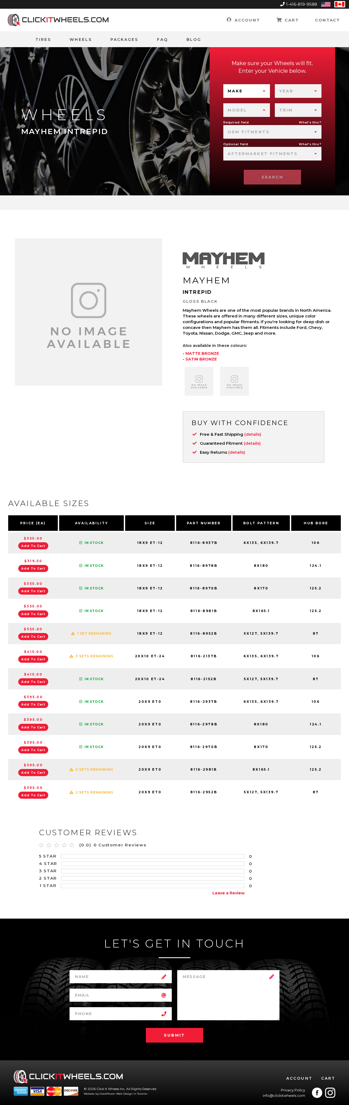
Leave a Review (228, 893)
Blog (193, 39)
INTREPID (197, 292)
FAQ (162, 39)
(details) (252, 434)
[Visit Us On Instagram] (330, 1093)
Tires (43, 39)
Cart (291, 20)
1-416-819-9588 (301, 4)
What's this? (310, 122)
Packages (124, 39)
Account (246, 20)
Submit (174, 1035)
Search (272, 177)
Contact (327, 20)
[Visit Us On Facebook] (317, 1093)
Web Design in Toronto (131, 1093)
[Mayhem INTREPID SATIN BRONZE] (234, 381)
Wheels (81, 39)
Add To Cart (33, 546)
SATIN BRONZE (201, 359)
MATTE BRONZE (202, 353)
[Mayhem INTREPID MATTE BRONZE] (199, 381)
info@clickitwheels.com (284, 1095)
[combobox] (246, 91)
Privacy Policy (293, 1090)
